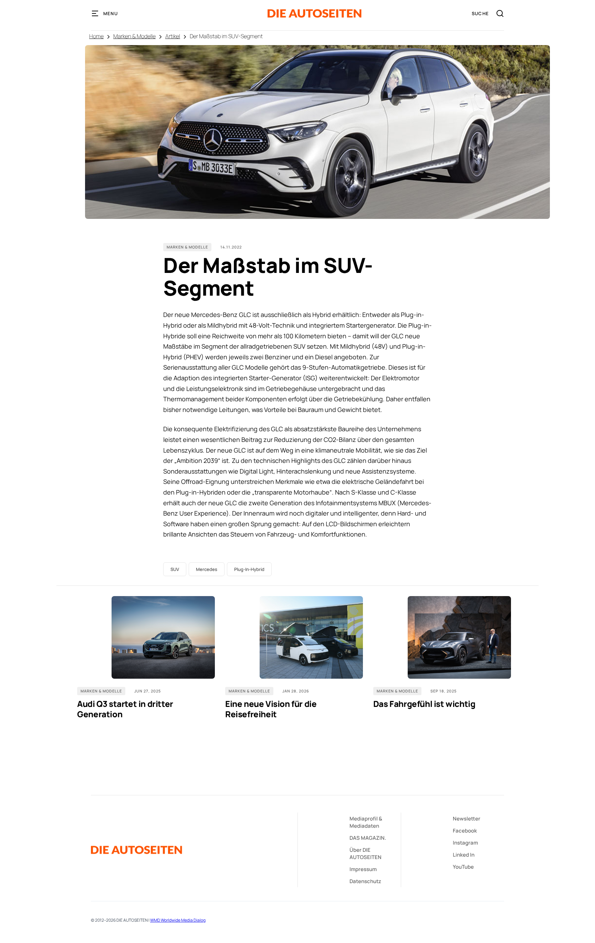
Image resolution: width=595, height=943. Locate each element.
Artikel (172, 36)
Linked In (463, 854)
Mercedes (206, 569)
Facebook (465, 830)
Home (96, 36)
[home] (314, 13)
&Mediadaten (365, 822)
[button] (105, 13)
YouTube (463, 866)
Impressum (363, 869)
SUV (174, 569)
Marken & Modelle (134, 36)
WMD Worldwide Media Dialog (178, 920)
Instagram (465, 842)
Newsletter (466, 818)
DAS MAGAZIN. (367, 837)
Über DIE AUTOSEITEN (365, 853)
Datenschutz (365, 881)
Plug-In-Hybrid (249, 569)
